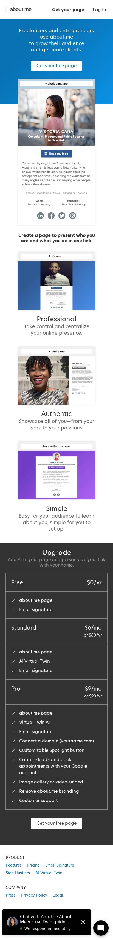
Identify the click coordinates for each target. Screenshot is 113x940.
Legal (58, 895)
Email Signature (59, 865)
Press (11, 895)
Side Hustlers (18, 873)
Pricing (33, 865)
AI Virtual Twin (34, 661)
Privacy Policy (34, 895)
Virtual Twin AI (34, 722)
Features (14, 865)
